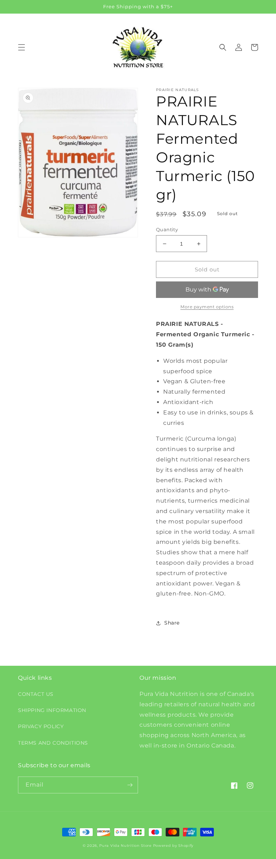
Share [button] (172, 623)
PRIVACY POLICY (41, 726)
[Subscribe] (130, 785)
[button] (21, 47)
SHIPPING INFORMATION (52, 710)
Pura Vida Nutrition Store (125, 845)
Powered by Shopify (173, 845)
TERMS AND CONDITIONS (53, 743)
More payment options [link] (207, 306)
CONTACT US (36, 694)
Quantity (167, 229)
